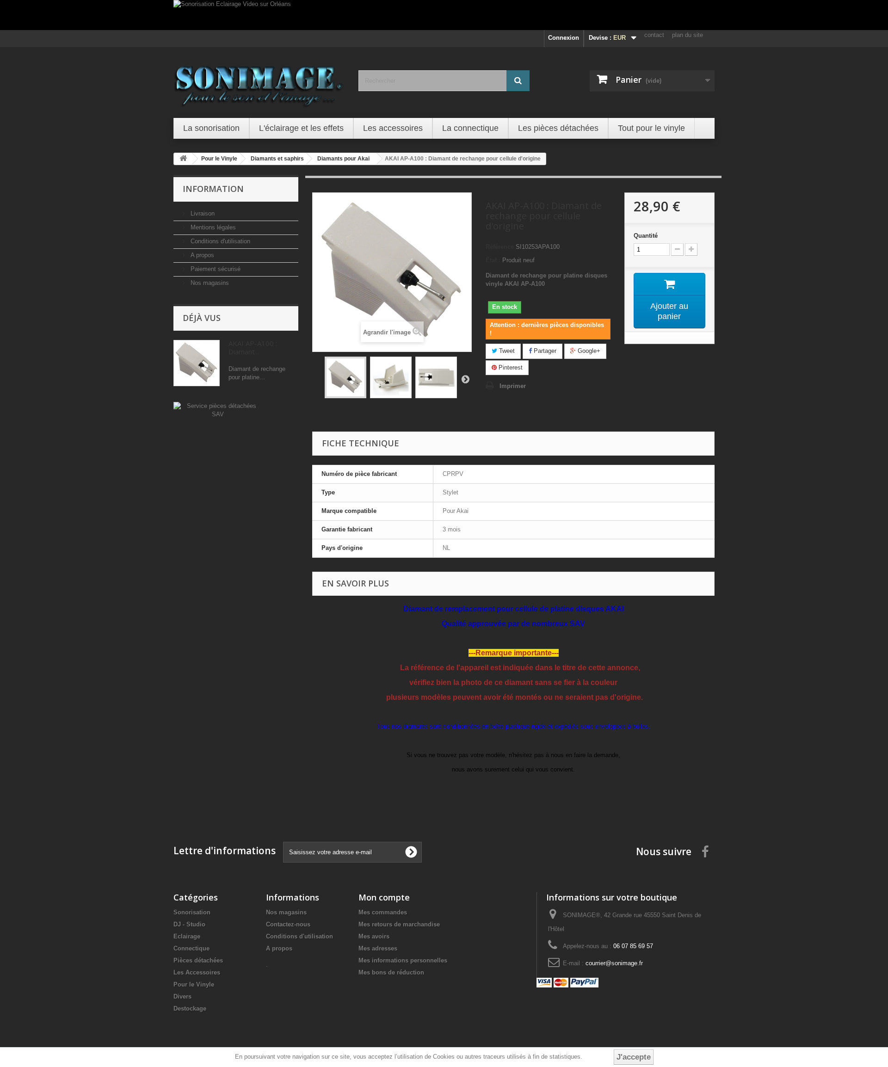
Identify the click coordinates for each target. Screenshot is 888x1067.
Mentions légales (212, 227)
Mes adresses (377, 948)
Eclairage (186, 936)
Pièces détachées (198, 960)
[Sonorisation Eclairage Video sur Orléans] (444, 15)
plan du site (687, 34)
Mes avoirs (373, 936)
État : (493, 260)
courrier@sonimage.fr (614, 963)
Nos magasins (209, 282)
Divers (182, 996)
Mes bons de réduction (391, 972)
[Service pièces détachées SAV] (217, 409)
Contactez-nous (288, 924)
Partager (544, 350)
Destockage (189, 1008)
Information (213, 188)
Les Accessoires (196, 972)
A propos (201, 255)
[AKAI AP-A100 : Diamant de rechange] (345, 377)
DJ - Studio (189, 924)
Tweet (506, 350)
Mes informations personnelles (402, 960)
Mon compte (384, 897)
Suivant (465, 378)
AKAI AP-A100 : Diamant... (252, 347)
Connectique (191, 948)
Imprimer (513, 385)
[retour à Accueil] (183, 159)
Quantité (646, 235)
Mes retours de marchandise (399, 924)
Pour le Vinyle (193, 984)
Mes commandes (382, 912)
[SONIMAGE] (259, 81)
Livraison (202, 213)
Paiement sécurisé (214, 268)
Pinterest (510, 367)
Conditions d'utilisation (219, 241)
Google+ (588, 350)
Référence (500, 246)
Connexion (563, 37)
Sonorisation (191, 912)
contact (654, 34)
